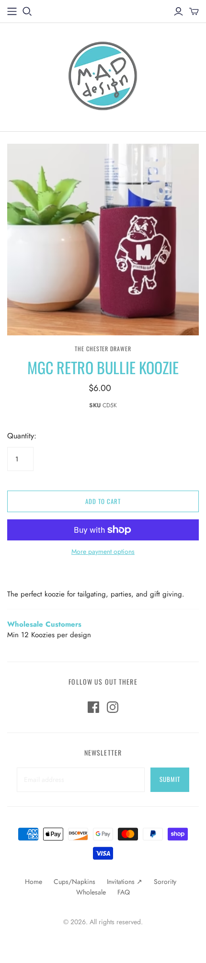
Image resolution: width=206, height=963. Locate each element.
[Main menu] (12, 11)
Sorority (165, 881)
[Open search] (27, 11)
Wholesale (91, 892)
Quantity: (21, 436)
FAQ (123, 892)
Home (33, 881)
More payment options (103, 551)
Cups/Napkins (74, 881)
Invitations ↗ (124, 881)
